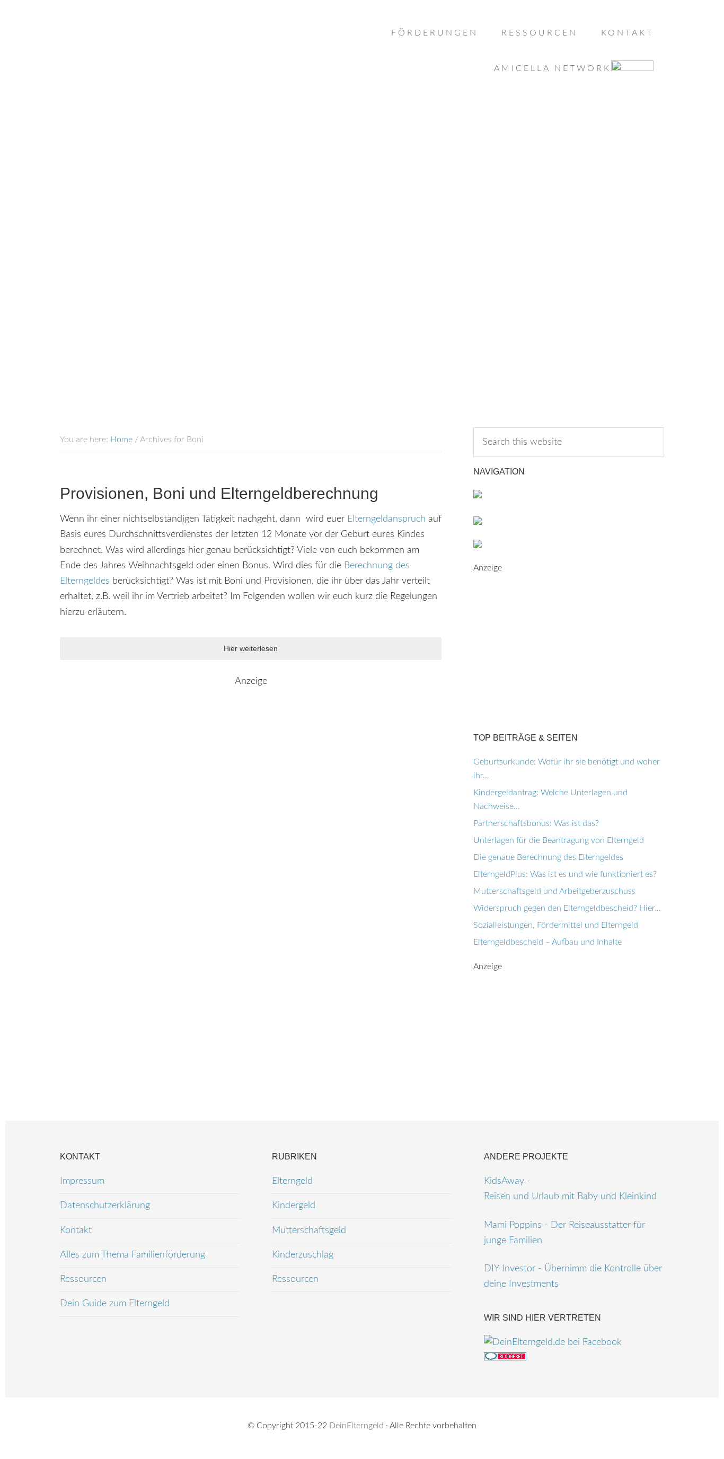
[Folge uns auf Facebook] (553, 1342)
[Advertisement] (362, 175)
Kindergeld (293, 1205)
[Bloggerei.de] (505, 1358)
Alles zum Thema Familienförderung (132, 1255)
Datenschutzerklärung (105, 1205)
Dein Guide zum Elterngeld (115, 1303)
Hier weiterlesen (251, 648)
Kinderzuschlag (302, 1255)
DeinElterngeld (356, 1425)
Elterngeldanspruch (386, 519)
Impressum (82, 1181)
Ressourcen (83, 1279)
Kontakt (76, 1230)
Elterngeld (292, 1181)
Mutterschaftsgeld (309, 1230)
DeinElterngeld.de (144, 53)
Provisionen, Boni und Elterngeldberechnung (219, 493)
